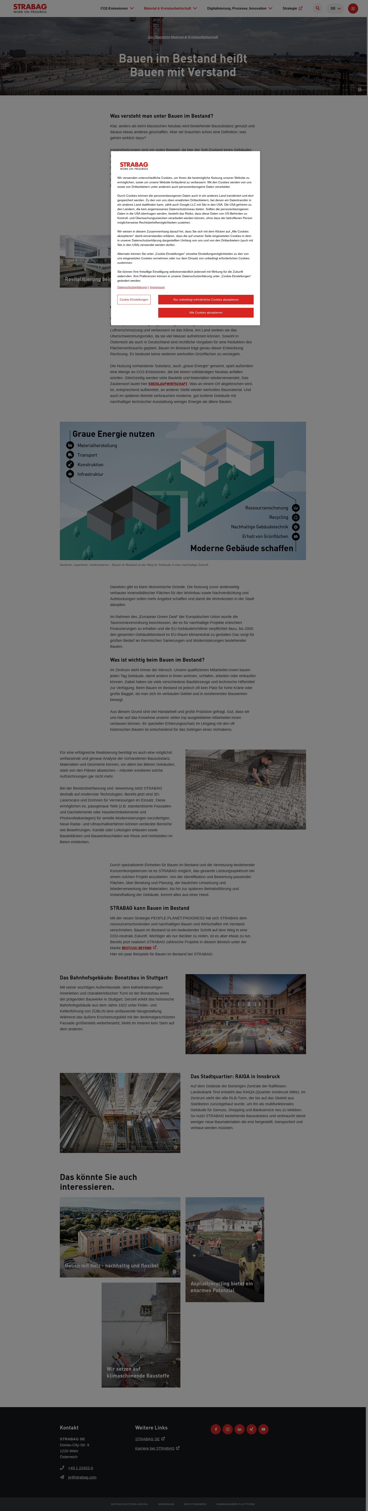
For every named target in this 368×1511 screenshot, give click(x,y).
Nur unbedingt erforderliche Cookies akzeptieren (206, 299)
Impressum (157, 287)
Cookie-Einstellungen (134, 299)
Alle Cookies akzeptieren (206, 312)
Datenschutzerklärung (132, 287)
